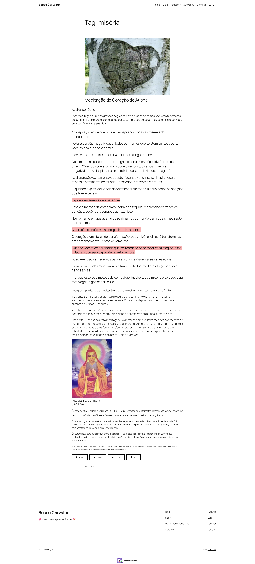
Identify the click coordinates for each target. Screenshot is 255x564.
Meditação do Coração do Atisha (116, 100)
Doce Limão (152, 446)
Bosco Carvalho (49, 5)
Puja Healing (174, 446)
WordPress (212, 549)
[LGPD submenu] (215, 4)
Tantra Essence (163, 446)
